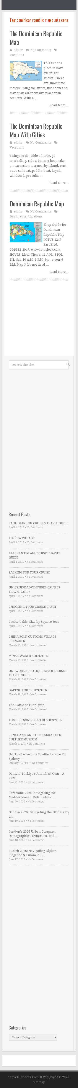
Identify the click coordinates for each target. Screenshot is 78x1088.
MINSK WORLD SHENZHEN (29, 656)
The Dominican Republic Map (36, 37)
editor (18, 50)
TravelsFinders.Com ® (25, 1077)
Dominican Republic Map (37, 203)
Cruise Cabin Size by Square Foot (34, 621)
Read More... (59, 105)
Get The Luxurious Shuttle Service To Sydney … (37, 756)
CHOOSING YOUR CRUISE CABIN (32, 606)
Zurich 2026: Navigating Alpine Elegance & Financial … (32, 853)
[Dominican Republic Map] (26, 232)
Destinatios (18, 216)
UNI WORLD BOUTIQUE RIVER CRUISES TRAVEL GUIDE (37, 673)
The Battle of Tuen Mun (27, 705)
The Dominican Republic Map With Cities (36, 130)
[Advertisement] (39, 323)
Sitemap (39, 1082)
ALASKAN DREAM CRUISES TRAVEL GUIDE (34, 555)
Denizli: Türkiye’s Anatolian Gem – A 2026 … (36, 776)
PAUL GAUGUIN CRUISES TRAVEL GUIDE (38, 523)
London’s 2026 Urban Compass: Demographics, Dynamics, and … (33, 834)
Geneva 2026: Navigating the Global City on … (39, 814)
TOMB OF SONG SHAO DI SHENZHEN (36, 720)
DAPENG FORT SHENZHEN (28, 690)
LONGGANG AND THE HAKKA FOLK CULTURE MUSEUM (35, 737)
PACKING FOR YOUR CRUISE (29, 572)
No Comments (40, 50)
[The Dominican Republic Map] (26, 71)
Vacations (17, 55)
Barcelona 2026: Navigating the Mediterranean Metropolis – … (32, 795)
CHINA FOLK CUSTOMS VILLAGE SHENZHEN (32, 639)
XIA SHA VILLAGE (21, 538)
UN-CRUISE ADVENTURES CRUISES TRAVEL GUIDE (34, 589)
